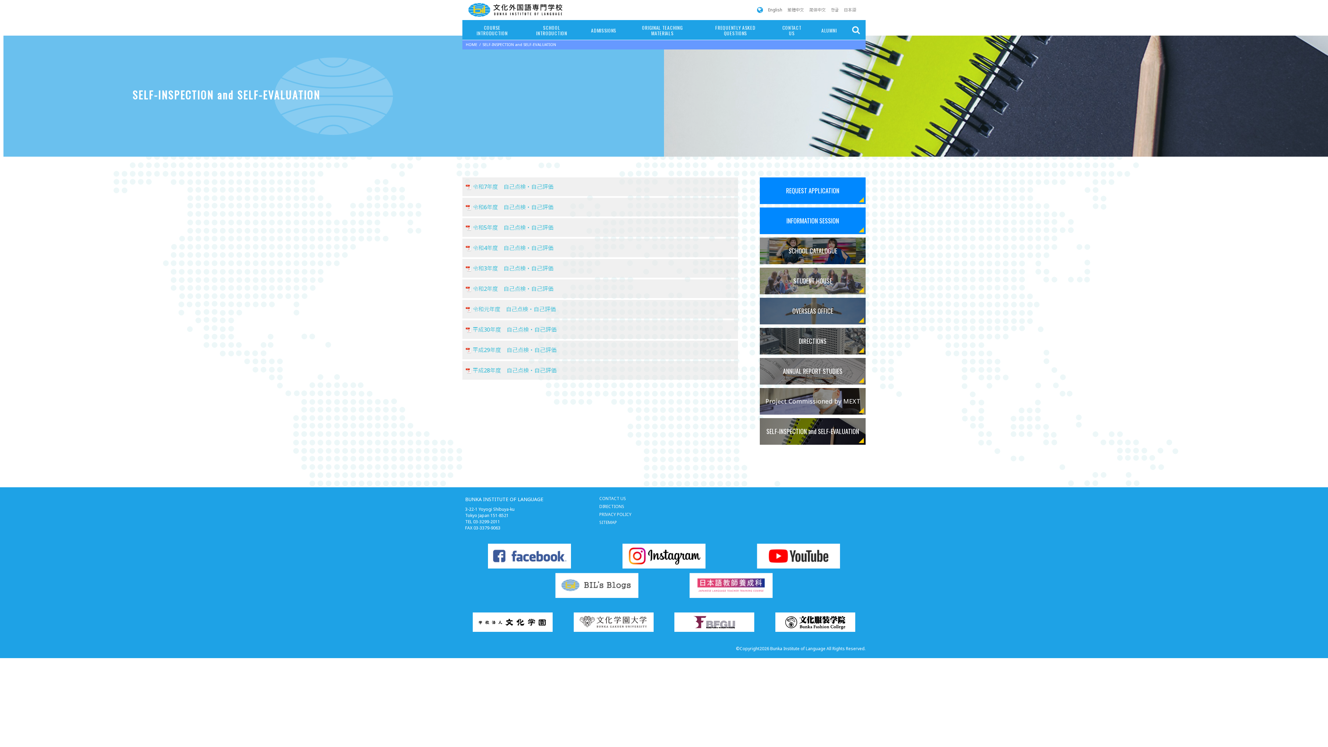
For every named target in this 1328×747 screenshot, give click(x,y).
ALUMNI (829, 30)
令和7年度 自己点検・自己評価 (513, 187)
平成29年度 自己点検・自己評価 (514, 350)
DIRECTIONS (611, 506)
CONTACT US (792, 30)
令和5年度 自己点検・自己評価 (513, 227)
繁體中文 (795, 10)
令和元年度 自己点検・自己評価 (514, 309)
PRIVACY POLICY (615, 514)
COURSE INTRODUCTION (492, 30)
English (775, 10)
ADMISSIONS (603, 30)
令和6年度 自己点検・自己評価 (513, 207)
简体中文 (817, 10)
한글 (835, 10)
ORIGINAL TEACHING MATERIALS (662, 30)
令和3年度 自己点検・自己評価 (513, 268)
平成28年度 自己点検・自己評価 (514, 370)
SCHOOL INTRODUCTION (551, 30)
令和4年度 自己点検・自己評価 (513, 248)
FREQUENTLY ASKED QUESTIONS (735, 30)
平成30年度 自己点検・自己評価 (514, 329)
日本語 (850, 10)
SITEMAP (608, 522)
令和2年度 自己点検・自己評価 (513, 289)
